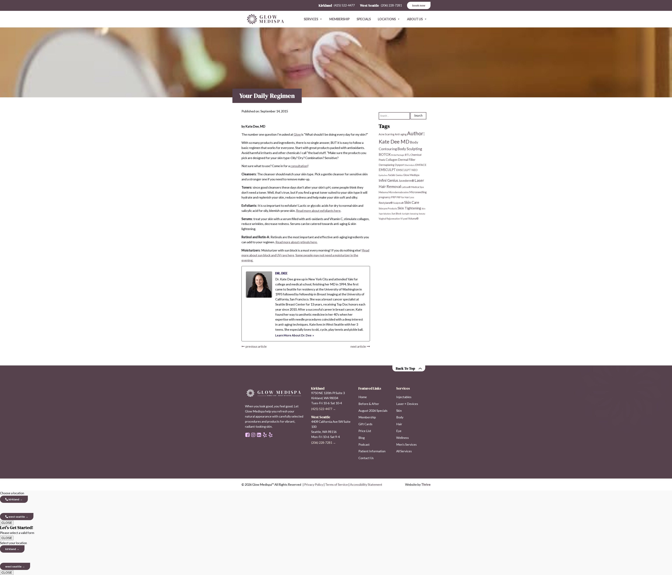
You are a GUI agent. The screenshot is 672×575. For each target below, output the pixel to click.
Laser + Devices (407, 404)
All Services (404, 451)
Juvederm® (406, 180)
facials (391, 175)
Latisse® (406, 186)
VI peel (404, 218)
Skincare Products (388, 208)
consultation (298, 166)
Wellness (402, 438)
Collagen (391, 159)
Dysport (399, 164)
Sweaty (422, 214)
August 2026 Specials (372, 410)
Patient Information (372, 451)
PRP (393, 197)
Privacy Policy (313, 484)
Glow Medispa (411, 175)
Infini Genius (388, 180)
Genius (399, 175)
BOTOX (385, 154)
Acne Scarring (386, 134)
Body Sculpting (409, 148)
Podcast (364, 444)
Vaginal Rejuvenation (389, 218)
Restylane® (386, 202)
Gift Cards (365, 424)
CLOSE (6, 522)
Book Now (418, 5)
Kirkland (13, 499)
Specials (364, 19)
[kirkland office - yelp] (270, 434)
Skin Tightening (409, 208)
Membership (339, 19)
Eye (398, 431)
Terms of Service (336, 484)
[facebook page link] (247, 434)
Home (362, 397)
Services (311, 19)
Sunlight (406, 214)
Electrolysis (410, 165)
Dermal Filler (406, 159)
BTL (407, 154)
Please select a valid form (17, 530)
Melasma (383, 192)
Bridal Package (397, 155)
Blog (361, 438)
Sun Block (396, 213)
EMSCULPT (387, 170)
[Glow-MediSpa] (264, 19)
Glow (297, 134)
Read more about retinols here (296, 242)
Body (399, 417)
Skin (399, 410)
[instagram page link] (253, 434)
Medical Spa (417, 186)
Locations (387, 19)
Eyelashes (383, 175)
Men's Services (406, 444)
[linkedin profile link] (259, 434)
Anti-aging (401, 134)
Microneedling (418, 192)
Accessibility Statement (366, 484)
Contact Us (366, 458)
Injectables (403, 397)
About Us (415, 19)
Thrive (425, 484)
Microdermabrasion (398, 192)
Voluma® (413, 218)
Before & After (368, 404)
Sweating (414, 214)
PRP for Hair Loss (405, 197)
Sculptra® (398, 202)
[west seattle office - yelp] (264, 434)
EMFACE (420, 164)
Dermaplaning (386, 164)
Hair (399, 424)
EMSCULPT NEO (407, 169)
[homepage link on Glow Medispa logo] (274, 393)
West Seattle (16, 516)
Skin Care (411, 202)
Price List (364, 431)
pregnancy (384, 197)
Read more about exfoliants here (318, 211)
